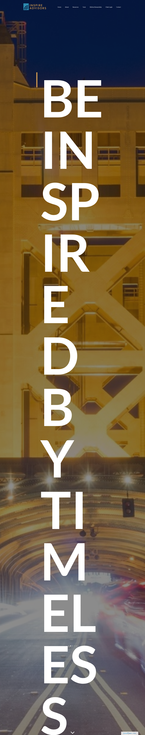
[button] (59, 7)
